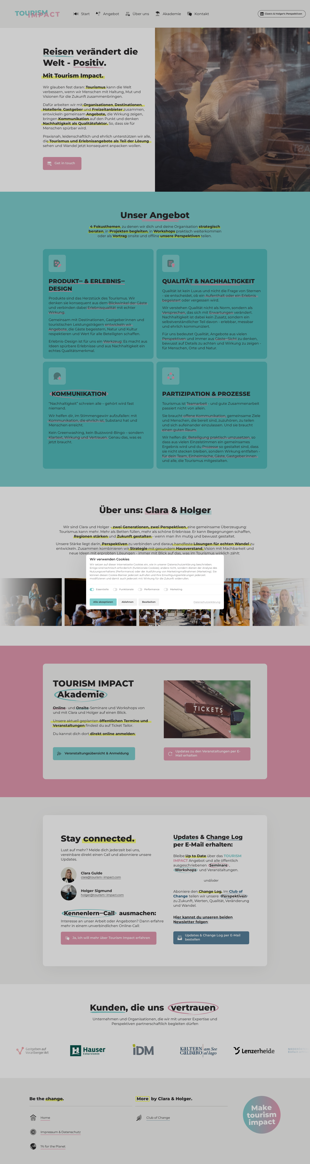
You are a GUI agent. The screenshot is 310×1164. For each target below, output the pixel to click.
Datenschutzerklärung (207, 602)
